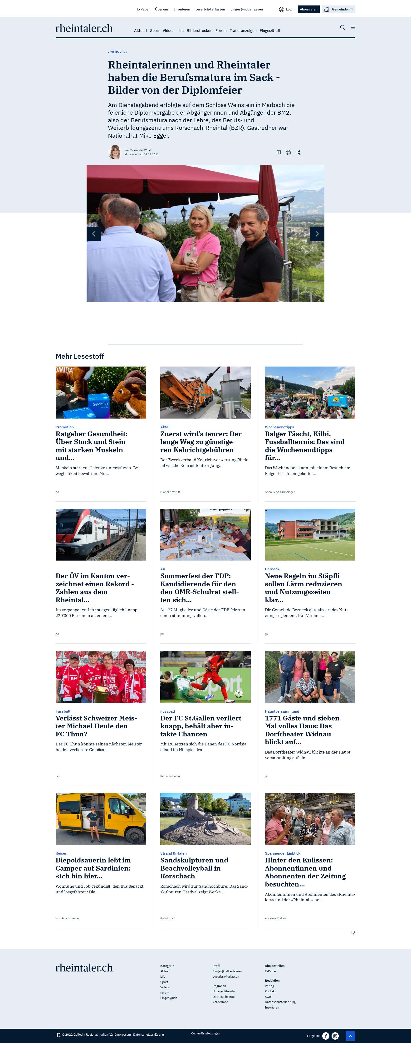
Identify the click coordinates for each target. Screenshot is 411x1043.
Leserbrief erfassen (210, 9)
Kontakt (270, 991)
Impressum (123, 1035)
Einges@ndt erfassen (246, 9)
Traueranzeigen (243, 30)
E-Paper (143, 9)
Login (289, 9)
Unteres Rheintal (224, 991)
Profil (216, 966)
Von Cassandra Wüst (138, 150)
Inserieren (182, 9)
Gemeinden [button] (340, 9)
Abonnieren (309, 9)
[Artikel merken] (278, 152)
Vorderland (220, 1002)
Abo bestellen (275, 966)
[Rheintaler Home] (84, 27)
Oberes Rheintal (224, 997)
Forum (221, 30)
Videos (168, 30)
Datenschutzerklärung (280, 1002)
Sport (155, 30)
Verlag (269, 986)
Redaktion (272, 981)
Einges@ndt (270, 30)
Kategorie (167, 966)
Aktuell (140, 30)
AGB (268, 997)
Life (180, 30)
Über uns (162, 9)
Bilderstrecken (199, 30)
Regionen (219, 986)
